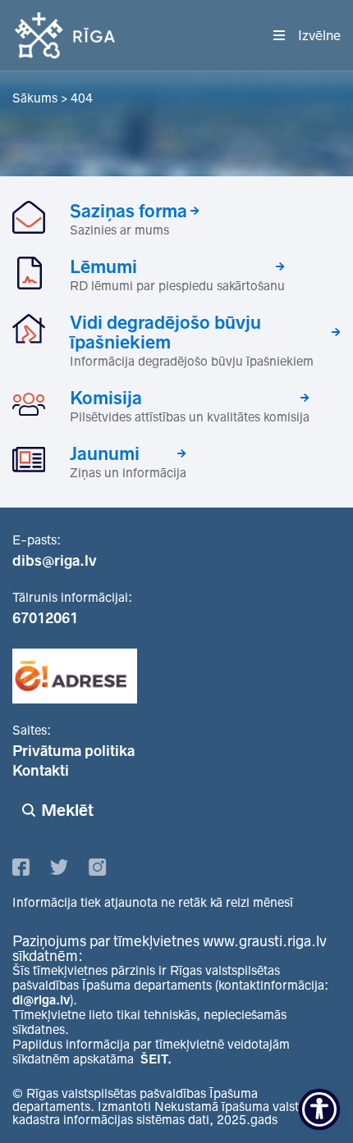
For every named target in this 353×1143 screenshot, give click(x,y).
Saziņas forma (128, 211)
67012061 (45, 618)
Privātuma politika (73, 751)
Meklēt (67, 810)
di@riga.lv (41, 1000)
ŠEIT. (156, 1059)
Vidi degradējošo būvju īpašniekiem (165, 332)
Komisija (106, 398)
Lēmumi (103, 266)
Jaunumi (105, 453)
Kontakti (40, 771)
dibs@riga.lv (54, 561)
